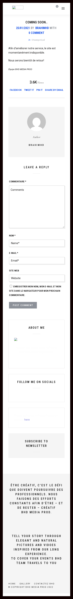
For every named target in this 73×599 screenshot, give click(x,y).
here (27, 419)
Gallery (24, 584)
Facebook (16, 90)
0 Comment (36, 33)
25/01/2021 (23, 28)
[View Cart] (56, 8)
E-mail (13, 253)
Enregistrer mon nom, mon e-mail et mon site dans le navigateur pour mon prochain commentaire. (35, 291)
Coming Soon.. (36, 22)
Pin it (39, 90)
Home (12, 584)
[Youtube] (39, 394)
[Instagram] (46, 394)
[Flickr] (33, 394)
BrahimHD (42, 28)
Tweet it (29, 90)
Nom (12, 235)
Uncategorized (38, 39)
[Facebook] (27, 394)
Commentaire (17, 181)
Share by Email (54, 90)
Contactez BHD (44, 584)
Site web (14, 270)
